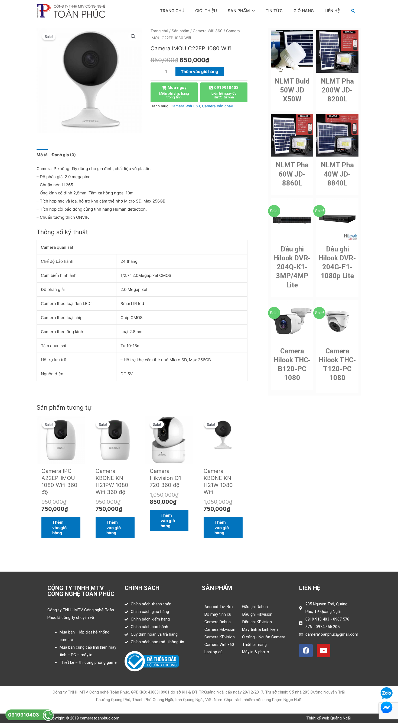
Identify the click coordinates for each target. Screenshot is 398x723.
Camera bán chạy (217, 106)
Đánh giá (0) (64, 154)
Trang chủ (172, 10)
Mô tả (42, 154)
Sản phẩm (239, 10)
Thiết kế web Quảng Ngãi (328, 718)
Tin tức (274, 10)
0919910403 (23, 715)
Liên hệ (332, 10)
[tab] (42, 155)
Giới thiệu (206, 10)
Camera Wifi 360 (208, 31)
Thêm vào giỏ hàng (199, 71)
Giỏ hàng (303, 10)
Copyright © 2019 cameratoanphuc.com (83, 718)
